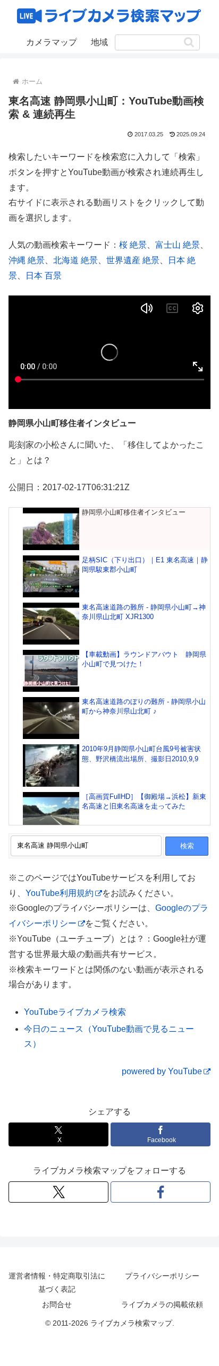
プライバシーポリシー (162, 1276)
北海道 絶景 (75, 260)
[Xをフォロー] (58, 1192)
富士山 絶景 (177, 244)
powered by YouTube (162, 1071)
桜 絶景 (133, 244)
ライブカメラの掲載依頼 (162, 1304)
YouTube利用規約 (60, 893)
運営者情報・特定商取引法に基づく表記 (57, 1282)
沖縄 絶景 (27, 260)
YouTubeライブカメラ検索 (75, 1011)
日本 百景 (44, 275)
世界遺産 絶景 (132, 260)
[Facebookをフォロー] (160, 1192)
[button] (189, 42)
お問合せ (57, 1304)
